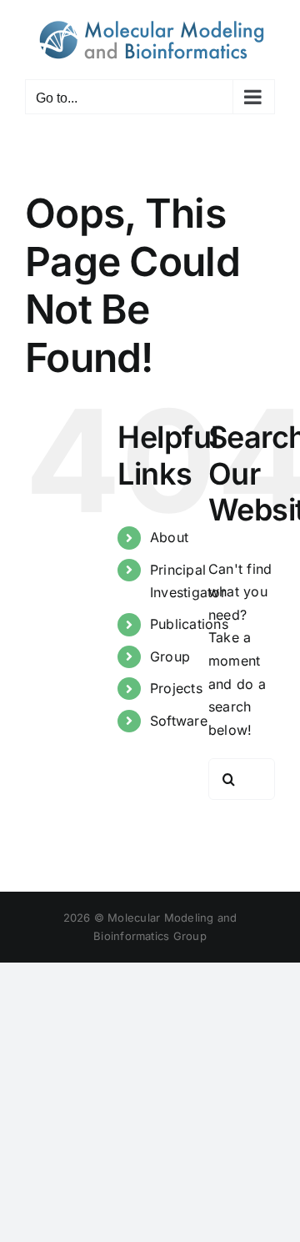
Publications (189, 624)
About (169, 537)
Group (170, 656)
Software (179, 720)
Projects (176, 688)
